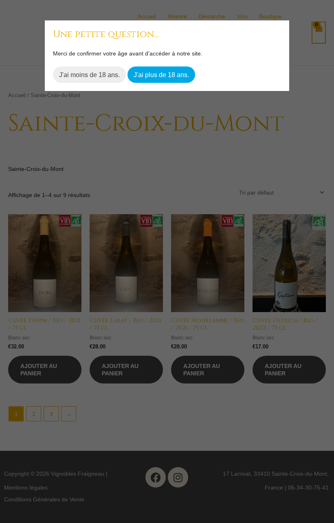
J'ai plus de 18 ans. (161, 74)
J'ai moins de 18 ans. (89, 74)
